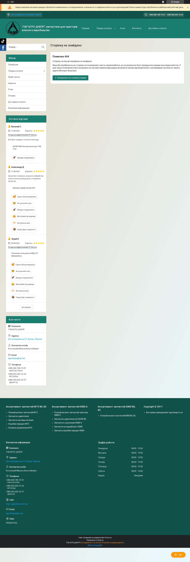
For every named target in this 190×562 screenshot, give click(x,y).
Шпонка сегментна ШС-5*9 (24, 188)
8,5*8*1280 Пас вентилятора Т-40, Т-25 (27, 147)
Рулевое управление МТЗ (20, 428)
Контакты (136, 28)
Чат (180, 555)
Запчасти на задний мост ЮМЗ (68, 427)
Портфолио (13, 64)
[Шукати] (43, 47)
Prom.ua (108, 538)
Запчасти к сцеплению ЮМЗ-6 (68, 423)
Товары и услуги (104, 28)
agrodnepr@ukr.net (16, 358)
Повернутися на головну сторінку (71, 78)
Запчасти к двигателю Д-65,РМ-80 (70, 419)
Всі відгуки (26, 307)
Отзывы (11, 96)
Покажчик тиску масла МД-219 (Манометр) (24, 254)
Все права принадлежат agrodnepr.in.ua (164, 412)
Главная (85, 28)
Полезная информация (18, 108)
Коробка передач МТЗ (18, 424)
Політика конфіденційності (113, 543)
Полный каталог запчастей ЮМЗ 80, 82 (117, 416)
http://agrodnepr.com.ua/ (17, 504)
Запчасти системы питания (20, 420)
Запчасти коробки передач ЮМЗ (69, 430)
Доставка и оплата (157, 28)
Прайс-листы (14, 77)
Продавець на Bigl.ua (95, 540)
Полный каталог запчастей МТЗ (23, 412)
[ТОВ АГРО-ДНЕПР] (13, 28)
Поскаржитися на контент (91, 543)
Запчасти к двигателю (18, 416)
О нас (122, 28)
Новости (12, 83)
